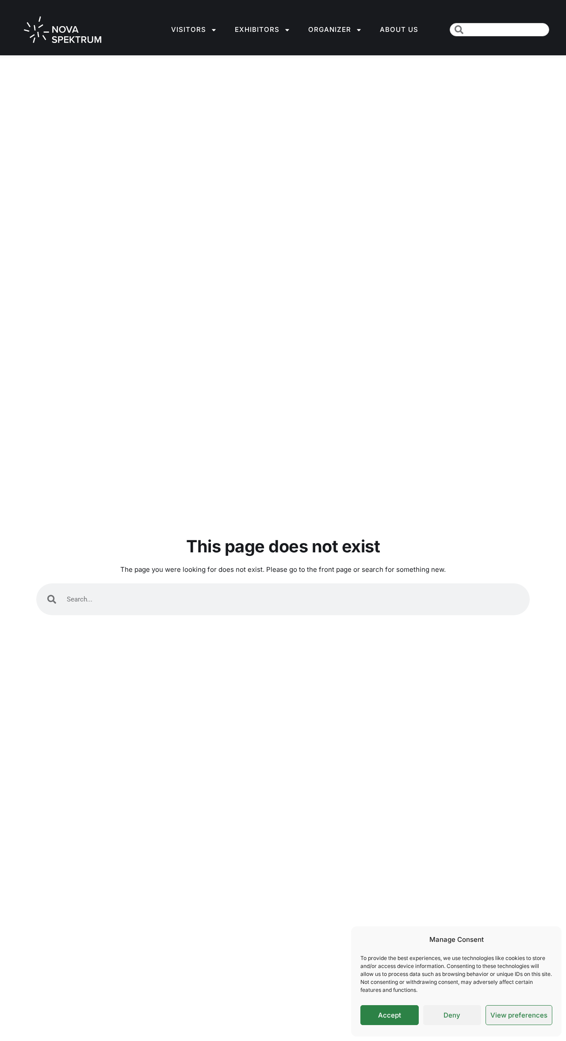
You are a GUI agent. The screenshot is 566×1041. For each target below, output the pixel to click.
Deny (452, 1015)
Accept (389, 1015)
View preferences (518, 1015)
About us (399, 29)
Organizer (329, 29)
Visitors (188, 29)
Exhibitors (257, 29)
